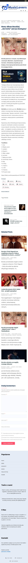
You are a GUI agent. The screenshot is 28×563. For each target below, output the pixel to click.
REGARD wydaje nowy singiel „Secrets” (16, 221)
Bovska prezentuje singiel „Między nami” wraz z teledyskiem (9, 329)
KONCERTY (3, 466)
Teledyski (19, 335)
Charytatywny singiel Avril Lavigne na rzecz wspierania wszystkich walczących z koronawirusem (10, 209)
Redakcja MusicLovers (14, 20)
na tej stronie (17, 543)
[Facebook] (23, 11)
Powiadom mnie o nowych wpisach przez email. (12, 439)
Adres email (4, 420)
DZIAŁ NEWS (14, 32)
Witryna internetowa (5, 426)
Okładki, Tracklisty (6, 368)
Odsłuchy (7, 22)
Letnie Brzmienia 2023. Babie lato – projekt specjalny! (10, 290)
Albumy (19, 21)
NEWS (2, 463)
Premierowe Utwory (6, 258)
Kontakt (3, 474)
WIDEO (3, 469)
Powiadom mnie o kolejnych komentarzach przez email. (14, 437)
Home (2, 32)
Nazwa (3, 413)
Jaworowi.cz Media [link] (5, 551)
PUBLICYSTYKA (4, 472)
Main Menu (4, 7)
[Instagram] (25, 11)
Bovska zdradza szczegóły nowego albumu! (9, 363)
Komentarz (4, 394)
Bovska (6, 197)
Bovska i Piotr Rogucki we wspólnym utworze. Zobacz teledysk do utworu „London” (11, 253)
